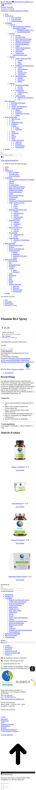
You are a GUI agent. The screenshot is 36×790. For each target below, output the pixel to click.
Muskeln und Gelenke (16, 625)
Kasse (16, 160)
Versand (7, 336)
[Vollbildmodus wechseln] (5, 783)
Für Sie (11, 614)
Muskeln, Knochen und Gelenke (19, 600)
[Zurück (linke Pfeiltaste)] (1, 785)
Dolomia (8, 647)
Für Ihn (11, 616)
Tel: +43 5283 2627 (7, 695)
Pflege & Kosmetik (11, 635)
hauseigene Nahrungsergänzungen (19, 358)
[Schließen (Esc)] (1, 783)
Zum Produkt (20, 470)
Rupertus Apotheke (18, 369)
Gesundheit (8, 598)
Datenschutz (5, 721)
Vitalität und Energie (15, 605)
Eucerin (8, 649)
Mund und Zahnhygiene (16, 623)
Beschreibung (9, 372)
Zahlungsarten (5, 726)
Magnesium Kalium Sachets (18, 576)
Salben (11, 626)
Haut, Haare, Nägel (15, 610)
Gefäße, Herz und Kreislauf (17, 602)
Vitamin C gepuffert (17, 467)
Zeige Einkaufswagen (8, 160)
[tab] (20, 373)
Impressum (4, 719)
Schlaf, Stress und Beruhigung (10, 360)
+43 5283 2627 (7, 2)
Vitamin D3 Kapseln (17, 540)
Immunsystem (13, 607)
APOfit (8, 646)
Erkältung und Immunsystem (18, 621)
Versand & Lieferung (7, 724)
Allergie (11, 619)
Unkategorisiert (9, 637)
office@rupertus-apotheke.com (23, 2)
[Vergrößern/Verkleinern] (7, 783)
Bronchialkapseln (17, 503)
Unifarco (8, 654)
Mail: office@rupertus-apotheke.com (12, 699)
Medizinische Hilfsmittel (12, 634)
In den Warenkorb (7, 351)
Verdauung (12, 628)
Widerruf (3, 728)
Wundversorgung (14, 632)
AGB (2, 722)
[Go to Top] (18, 771)
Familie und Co (14, 609)
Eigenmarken (9, 594)
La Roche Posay (11, 651)
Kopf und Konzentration (16, 603)
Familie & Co (9, 596)
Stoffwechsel (25, 360)
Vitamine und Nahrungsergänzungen (12, 362)
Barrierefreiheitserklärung (9, 729)
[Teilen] (3, 783)
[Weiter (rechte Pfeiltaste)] (3, 785)
